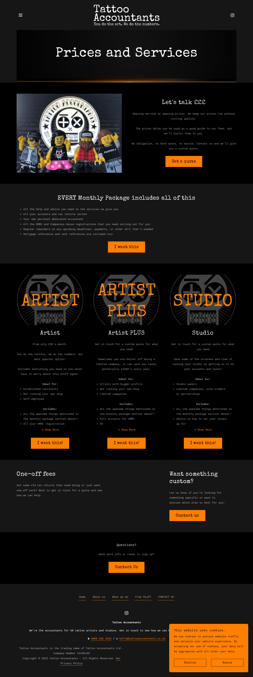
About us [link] (99, 597)
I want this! (50, 443)
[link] (126, 15)
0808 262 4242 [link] (101, 638)
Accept (227, 662)
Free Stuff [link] (143, 597)
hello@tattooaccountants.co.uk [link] (142, 638)
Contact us (187, 516)
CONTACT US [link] (166, 597)
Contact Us (126, 567)
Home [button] (82, 597)
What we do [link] (120, 597)
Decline (190, 662)
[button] (21, 15)
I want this (126, 247)
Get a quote (184, 161)
